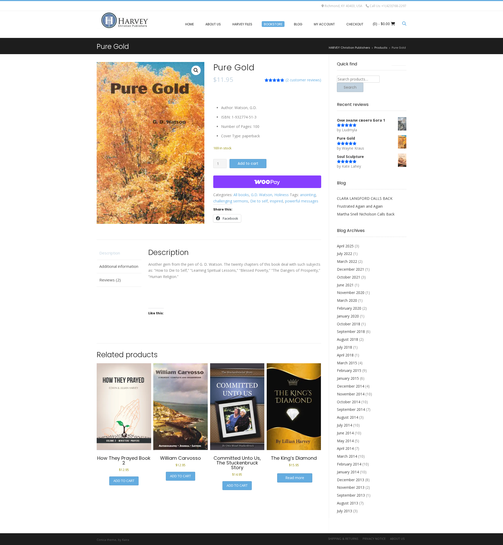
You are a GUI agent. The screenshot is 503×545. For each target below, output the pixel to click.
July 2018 (344, 347)
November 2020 (350, 292)
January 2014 (348, 471)
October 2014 (348, 401)
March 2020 (347, 300)
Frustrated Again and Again (360, 206)
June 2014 (345, 432)
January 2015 (348, 378)
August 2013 (347, 503)
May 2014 (345, 440)
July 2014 (344, 425)
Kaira (125, 540)
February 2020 (349, 308)
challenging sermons (230, 200)
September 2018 (351, 331)
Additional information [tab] (118, 266)
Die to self (259, 200)
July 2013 (344, 510)
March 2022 (347, 261)
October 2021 (348, 277)
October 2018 (348, 323)
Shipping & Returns (343, 539)
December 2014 (350, 386)
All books (241, 194)
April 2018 (345, 355)
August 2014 (347, 417)
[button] (196, 70)
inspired (276, 200)
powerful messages (301, 200)
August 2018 (347, 339)
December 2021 (350, 269)
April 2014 (345, 448)
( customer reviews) (303, 79)
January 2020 (348, 316)
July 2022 (344, 253)
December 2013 (350, 479)
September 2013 (351, 495)
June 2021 (345, 284)
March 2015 (347, 362)
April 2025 (345, 245)
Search (350, 87)
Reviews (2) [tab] (110, 279)
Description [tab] (109, 253)
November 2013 (350, 487)
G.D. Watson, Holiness (270, 194)
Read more (294, 477)
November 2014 (350, 393)
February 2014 (349, 464)
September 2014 (351, 409)
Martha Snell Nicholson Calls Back (366, 214)
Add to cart (248, 163)
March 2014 (347, 456)
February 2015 (349, 370)
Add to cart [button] (123, 480)
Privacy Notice (374, 539)
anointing (308, 194)
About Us (397, 539)
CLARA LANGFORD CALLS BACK (364, 198)
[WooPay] (267, 181)
